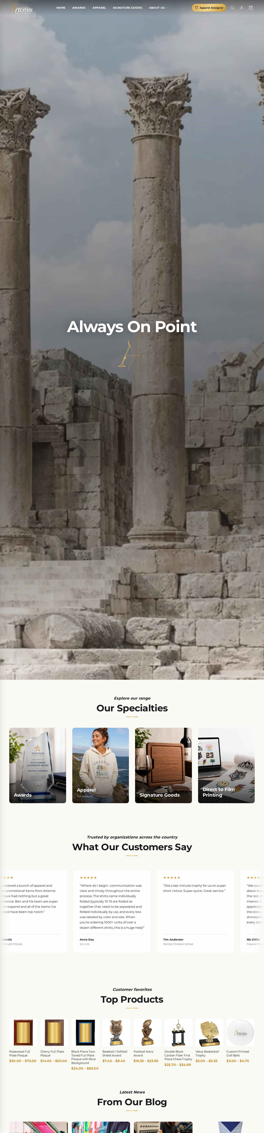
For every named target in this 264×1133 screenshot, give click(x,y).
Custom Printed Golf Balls (238, 1053)
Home (60, 7)
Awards (79, 7)
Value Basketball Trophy (207, 1053)
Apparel (99, 7)
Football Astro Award (143, 1053)
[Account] (241, 8)
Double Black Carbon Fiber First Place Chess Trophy (178, 1055)
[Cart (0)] (251, 8)
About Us (156, 7)
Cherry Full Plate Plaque (52, 1053)
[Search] (232, 8)
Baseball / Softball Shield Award (114, 1053)
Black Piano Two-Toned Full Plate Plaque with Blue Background (83, 1057)
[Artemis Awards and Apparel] (20, 8)
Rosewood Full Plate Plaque (19, 1053)
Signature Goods (127, 7)
